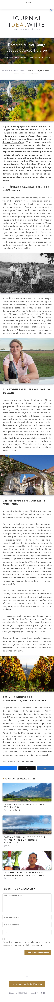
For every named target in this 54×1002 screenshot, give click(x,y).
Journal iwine (27, 21)
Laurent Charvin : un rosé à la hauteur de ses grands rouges (24, 874)
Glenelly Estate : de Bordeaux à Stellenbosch (24, 805)
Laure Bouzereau (34, 74)
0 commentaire (19, 74)
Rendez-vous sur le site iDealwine (27, 984)
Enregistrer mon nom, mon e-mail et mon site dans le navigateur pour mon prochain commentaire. (26, 944)
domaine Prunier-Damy (13, 142)
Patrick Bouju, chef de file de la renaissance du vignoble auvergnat (24, 840)
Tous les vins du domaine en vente (18, 761)
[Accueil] (5, 57)
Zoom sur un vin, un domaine (39, 57)
